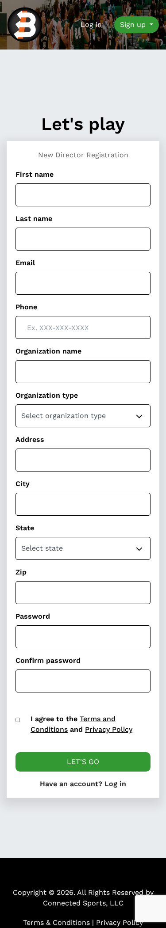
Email (25, 263)
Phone (26, 307)
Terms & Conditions (57, 922)
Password (32, 616)
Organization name (48, 351)
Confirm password (48, 660)
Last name (33, 218)
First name (34, 174)
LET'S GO (83, 761)
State (24, 528)
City (22, 483)
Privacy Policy (119, 922)
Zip (21, 572)
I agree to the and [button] (81, 724)
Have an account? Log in (83, 784)
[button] (17, 719)
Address (29, 439)
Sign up (134, 24)
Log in (91, 24)
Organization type (46, 395)
